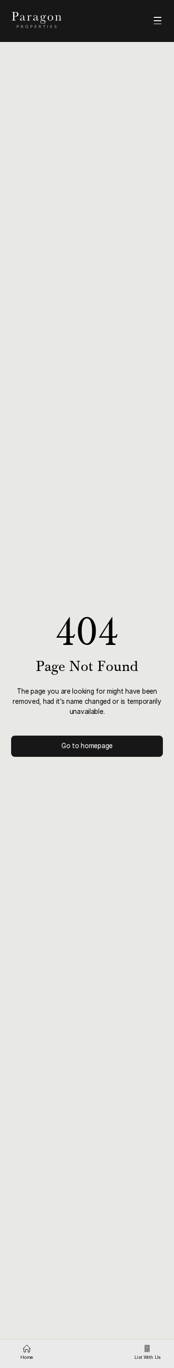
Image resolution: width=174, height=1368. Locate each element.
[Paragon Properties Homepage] (44, 20)
